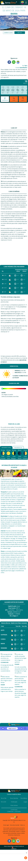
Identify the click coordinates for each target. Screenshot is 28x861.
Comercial (10, 812)
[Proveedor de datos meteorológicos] (14, 848)
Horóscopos (14, 802)
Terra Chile (3, 798)
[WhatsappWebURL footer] (14, 841)
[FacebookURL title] (9, 62)
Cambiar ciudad (8, 32)
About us (22, 825)
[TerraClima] (22, 2)
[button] (26, 2)
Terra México (23, 798)
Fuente (21, 68)
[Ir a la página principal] (8, 2)
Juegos (25, 802)
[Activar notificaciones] (25, 857)
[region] (14, 46)
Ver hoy (19, 32)
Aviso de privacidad (14, 825)
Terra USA (3, 802)
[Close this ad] (26, 853)
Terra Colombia (14, 798)
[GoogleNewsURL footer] (18, 841)
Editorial (18, 812)
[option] (5, 99)
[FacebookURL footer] (9, 841)
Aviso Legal (6, 825)
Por (24, 66)
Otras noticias (14, 805)
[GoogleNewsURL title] (18, 62)
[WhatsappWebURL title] (14, 62)
